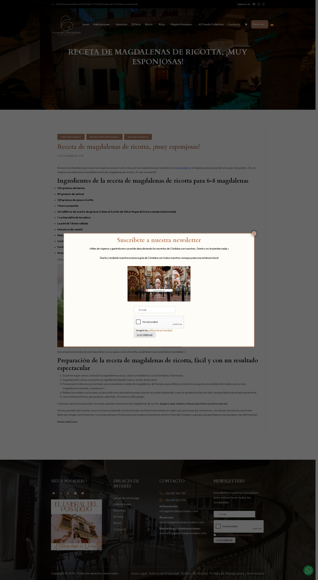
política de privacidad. (160, 330)
